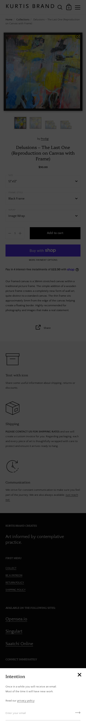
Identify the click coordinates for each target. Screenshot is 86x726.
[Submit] (77, 714)
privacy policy (25, 700)
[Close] (79, 675)
